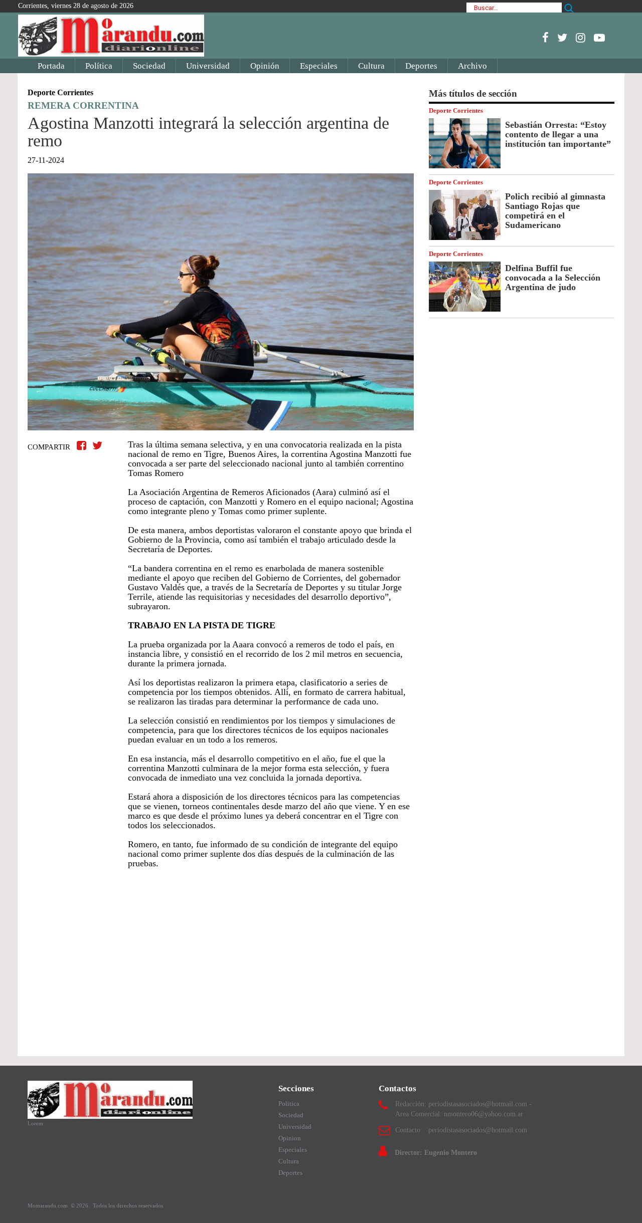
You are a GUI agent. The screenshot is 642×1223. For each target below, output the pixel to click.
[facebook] (545, 38)
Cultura (371, 66)
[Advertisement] (221, 957)
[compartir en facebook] (83, 445)
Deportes (421, 66)
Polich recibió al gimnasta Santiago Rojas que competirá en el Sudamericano (555, 210)
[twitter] (562, 38)
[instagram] (580, 38)
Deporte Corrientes (456, 110)
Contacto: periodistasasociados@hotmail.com (461, 1130)
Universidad (208, 66)
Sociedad (149, 66)
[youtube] (599, 38)
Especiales (319, 66)
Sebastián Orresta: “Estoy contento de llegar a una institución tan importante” (558, 134)
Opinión (264, 66)
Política (98, 66)
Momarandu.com (48, 1205)
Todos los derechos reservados (128, 1205)
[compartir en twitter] (97, 445)
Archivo (472, 66)
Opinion (289, 1138)
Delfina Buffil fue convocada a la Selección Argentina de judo (552, 277)
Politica (288, 1103)
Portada (51, 66)
